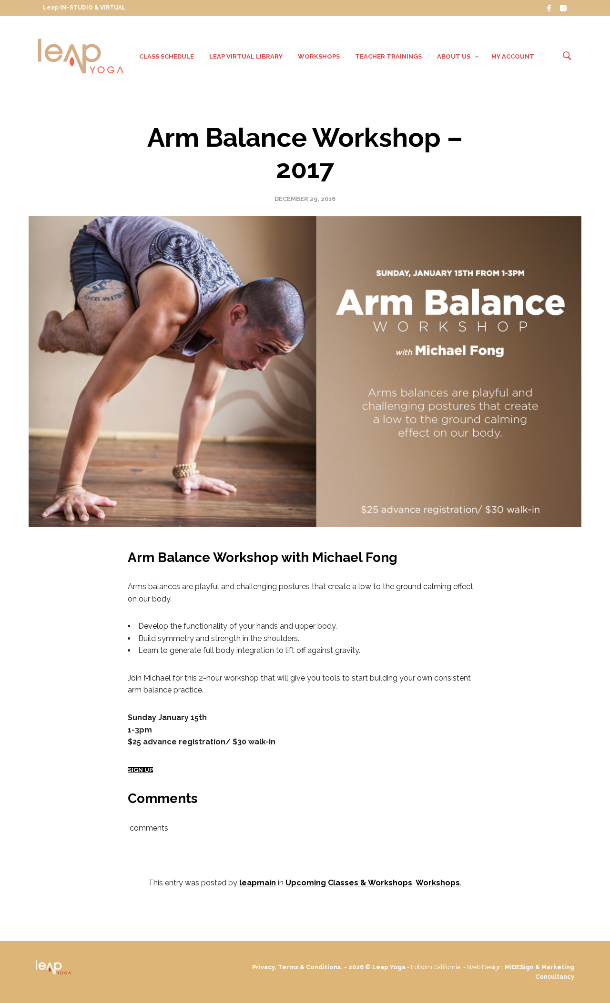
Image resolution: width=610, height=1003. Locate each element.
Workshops (319, 56)
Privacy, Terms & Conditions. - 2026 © (312, 967)
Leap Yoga (389, 967)
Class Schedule (166, 56)
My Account (512, 56)
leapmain (257, 882)
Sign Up (140, 770)
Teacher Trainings (388, 56)
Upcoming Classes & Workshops (348, 882)
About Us (453, 56)
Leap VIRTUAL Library (246, 56)
